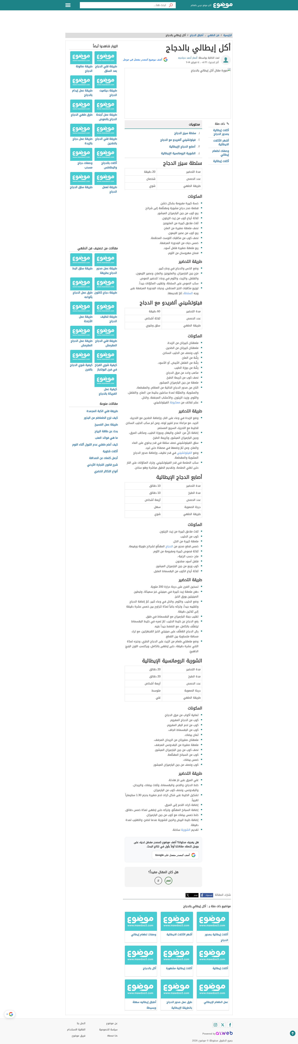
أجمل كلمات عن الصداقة (103, 458)
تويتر (196, 895)
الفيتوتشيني (184, 452)
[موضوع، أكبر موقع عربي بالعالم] (223, 5)
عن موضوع (111, 1023)
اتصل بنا (81, 1023)
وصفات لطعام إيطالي (220, 152)
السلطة (188, 293)
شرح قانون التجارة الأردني (102, 464)
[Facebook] (230, 1025)
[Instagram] (215, 1025)
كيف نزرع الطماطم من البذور (101, 417)
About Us (112, 1035)
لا (158, 880)
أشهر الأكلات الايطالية (221, 142)
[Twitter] (222, 1025)
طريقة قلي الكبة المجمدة (102, 411)
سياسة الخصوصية (108, 1029)
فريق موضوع (78, 1035)
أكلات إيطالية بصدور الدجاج (221, 132)
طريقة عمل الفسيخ (106, 424)
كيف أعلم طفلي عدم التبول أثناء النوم (95, 444)
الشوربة (185, 829)
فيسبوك (209, 895)
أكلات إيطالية (221, 161)
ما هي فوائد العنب (106, 437)
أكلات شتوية (110, 451)
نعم (168, 880)
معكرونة (175, 402)
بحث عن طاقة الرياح (106, 431)
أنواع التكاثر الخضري (106, 471)
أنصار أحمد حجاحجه (187, 58)
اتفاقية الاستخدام (76, 1029)
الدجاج (169, 546)
